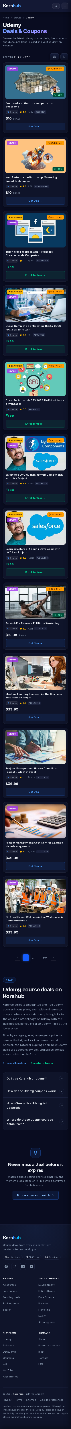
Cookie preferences (51, 1399)
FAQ (40, 1364)
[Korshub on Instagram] (14, 1266)
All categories (46, 1322)
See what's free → (42, 1063)
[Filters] (54, 56)
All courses (9, 1284)
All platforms (10, 1376)
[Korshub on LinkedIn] (23, 1266)
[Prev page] (17, 958)
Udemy (7, 1339)
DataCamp (9, 1351)
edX (5, 1364)
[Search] (56, 6)
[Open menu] (65, 6)
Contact (43, 1358)
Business (43, 1303)
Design (42, 1316)
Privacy (7, 1399)
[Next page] (53, 958)
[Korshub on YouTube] (31, 1266)
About (42, 1339)
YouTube (8, 1370)
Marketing (44, 1309)
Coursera (8, 1358)
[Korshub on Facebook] (6, 1266)
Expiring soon (11, 1303)
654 (45, 957)
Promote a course (49, 1345)
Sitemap (31, 1399)
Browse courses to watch (33, 1195)
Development (46, 1284)
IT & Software (46, 1291)
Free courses (10, 1291)
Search (7, 1309)
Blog (41, 1351)
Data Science (46, 1297)
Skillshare (8, 1345)
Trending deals (11, 1297)
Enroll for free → (35, 275)
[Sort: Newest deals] (64, 56)
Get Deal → (35, 126)
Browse (17, 17)
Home (6, 17)
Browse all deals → (15, 1063)
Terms (18, 1399)
